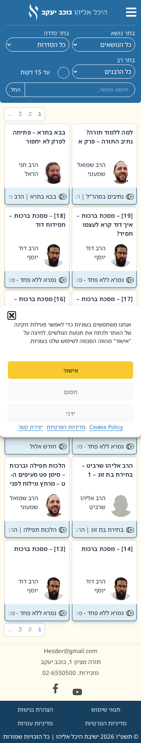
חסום (71, 392)
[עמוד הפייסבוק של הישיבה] (55, 688)
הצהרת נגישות (35, 709)
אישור (70, 370)
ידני (70, 413)
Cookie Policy (106, 427)
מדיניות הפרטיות (66, 427)
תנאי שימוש (105, 709)
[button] (12, 315)
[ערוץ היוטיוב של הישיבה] (77, 692)
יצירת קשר (30, 427)
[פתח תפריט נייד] (131, 12)
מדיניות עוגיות (35, 723)
